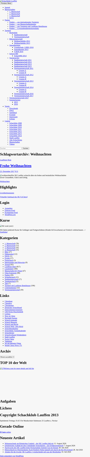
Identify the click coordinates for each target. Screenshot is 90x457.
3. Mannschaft (14, 16)
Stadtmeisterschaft (20, 35)
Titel (6, 283)
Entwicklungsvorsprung (13, 310)
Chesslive (8, 303)
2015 (16, 102)
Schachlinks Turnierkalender (15, 331)
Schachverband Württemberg (15, 335)
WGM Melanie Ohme (13, 343)
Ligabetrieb (9, 269)
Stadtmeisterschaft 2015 (23, 66)
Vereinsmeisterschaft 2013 (23, 81)
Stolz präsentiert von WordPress (12, 456)
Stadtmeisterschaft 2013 (23, 64)
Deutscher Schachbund (13, 308)
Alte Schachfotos (15, 140)
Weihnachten (5, 181)
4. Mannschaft (10, 250)
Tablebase (8, 341)
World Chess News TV (13, 345)
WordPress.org (10, 215)
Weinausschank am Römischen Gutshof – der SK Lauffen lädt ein (29, 443)
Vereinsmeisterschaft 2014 (23, 87)
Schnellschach (10, 277)
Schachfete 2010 (15, 127)
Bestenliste (13, 33)
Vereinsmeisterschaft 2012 (23, 75)
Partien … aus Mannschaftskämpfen (22, 24)
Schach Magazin (11, 322)
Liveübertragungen (7, 193)
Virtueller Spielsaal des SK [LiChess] (14, 197)
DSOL (7, 256)
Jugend (7, 7)
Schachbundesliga (11, 329)
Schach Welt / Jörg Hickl (14, 326)
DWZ (11, 111)
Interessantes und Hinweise (15, 262)
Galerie (7, 121)
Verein (7, 106)
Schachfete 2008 (15, 123)
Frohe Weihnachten (15, 166)
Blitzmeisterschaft (15, 39)
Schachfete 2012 (15, 132)
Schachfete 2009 (15, 125)
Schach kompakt (11, 320)
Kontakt (12, 115)
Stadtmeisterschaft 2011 (23, 60)
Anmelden (8, 208)
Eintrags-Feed (10, 210)
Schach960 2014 (20, 56)
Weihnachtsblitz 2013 (22, 43)
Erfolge (12, 119)
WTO (11, 18)
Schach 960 (13, 54)
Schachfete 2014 (15, 136)
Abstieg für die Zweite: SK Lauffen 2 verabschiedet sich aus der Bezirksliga (33, 452)
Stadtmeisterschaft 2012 (23, 62)
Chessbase (8, 301)
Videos (12, 144)
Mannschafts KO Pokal (13, 271)
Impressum (13, 117)
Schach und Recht (11, 324)
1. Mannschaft (14, 12)
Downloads (13, 108)
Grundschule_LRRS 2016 (24, 47)
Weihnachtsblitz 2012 (22, 41)
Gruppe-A (22, 77)
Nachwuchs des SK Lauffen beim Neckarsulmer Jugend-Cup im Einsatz (31, 448)
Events (7, 258)
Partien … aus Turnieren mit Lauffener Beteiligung (28, 26)
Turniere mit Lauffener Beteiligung (17, 286)
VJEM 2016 (18, 52)
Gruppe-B (22, 79)
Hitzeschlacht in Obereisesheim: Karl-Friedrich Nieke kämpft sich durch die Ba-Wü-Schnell (39, 450)
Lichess (7, 314)
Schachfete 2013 (15, 134)
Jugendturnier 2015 (21, 49)
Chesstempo (9, 305)
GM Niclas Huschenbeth (14, 312)
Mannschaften (10, 10)
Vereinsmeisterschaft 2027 (19, 98)
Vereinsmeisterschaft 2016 (23, 94)
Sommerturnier (14, 100)
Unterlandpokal (10, 288)
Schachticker (9, 333)
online (5, 432)
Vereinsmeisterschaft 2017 (23, 96)
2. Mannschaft (14, 14)
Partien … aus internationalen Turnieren (24, 22)
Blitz (6, 252)
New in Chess (10, 316)
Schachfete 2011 (15, 129)
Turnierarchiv (14, 58)
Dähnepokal (9, 254)
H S (16, 171)
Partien (7, 20)
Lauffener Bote (5, 160)
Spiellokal (13, 113)
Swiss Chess (9, 339)
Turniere (8, 31)
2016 (16, 104)
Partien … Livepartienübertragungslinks (24, 28)
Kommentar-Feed (11, 213)
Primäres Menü (6, 3)
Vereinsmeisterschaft (21, 37)
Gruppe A (22, 71)
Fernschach (9, 260)
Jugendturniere (14, 45)
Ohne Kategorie (11, 273)
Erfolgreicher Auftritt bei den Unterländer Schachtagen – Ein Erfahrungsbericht (34, 446)
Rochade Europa (11, 318)
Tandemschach (10, 281)
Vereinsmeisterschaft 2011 (23, 68)
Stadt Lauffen (14, 138)
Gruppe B (22, 73)
